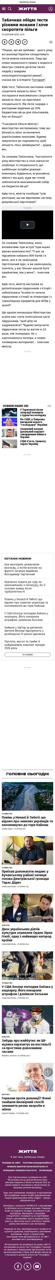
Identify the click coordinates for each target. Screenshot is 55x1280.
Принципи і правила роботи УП (20, 1170)
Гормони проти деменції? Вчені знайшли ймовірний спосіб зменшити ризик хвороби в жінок (26, 1103)
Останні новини (17, 558)
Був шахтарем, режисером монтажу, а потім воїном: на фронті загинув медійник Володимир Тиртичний (23, 569)
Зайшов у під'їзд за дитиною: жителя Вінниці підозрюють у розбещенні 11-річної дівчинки (24, 631)
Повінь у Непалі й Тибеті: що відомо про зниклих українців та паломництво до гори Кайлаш (26, 602)
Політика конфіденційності (38, 1163)
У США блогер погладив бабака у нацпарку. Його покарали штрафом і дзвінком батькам (26, 617)
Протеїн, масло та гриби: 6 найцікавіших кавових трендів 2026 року (24, 645)
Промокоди (45, 1170)
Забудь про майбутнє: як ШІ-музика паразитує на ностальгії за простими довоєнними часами (26, 1046)
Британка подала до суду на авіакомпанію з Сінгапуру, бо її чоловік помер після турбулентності (24, 586)
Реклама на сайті (11, 1163)
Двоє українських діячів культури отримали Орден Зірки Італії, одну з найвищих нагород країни (27, 934)
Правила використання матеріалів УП (27, 1166)
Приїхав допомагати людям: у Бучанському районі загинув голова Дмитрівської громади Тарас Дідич (25, 877)
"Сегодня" (38, 80)
